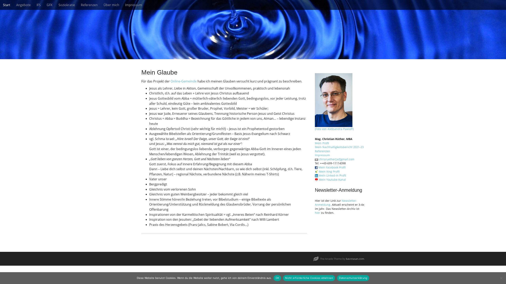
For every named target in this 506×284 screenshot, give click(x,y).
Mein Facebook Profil (332, 167)
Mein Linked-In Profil (332, 175)
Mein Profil (322, 143)
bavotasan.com (355, 259)
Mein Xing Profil (329, 171)
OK (277, 277)
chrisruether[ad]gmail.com (336, 159)
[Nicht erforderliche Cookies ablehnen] (501, 278)
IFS (39, 5)
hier (317, 213)
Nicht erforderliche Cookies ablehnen (309, 277)
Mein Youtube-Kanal (332, 179)
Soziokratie (67, 5)
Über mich (111, 5)
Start (6, 5)
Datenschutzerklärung (353, 277)
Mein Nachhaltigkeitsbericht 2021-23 (339, 147)
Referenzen (89, 5)
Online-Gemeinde (184, 81)
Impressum (133, 5)
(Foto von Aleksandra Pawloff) (334, 129)
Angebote (23, 5)
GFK (50, 5)
